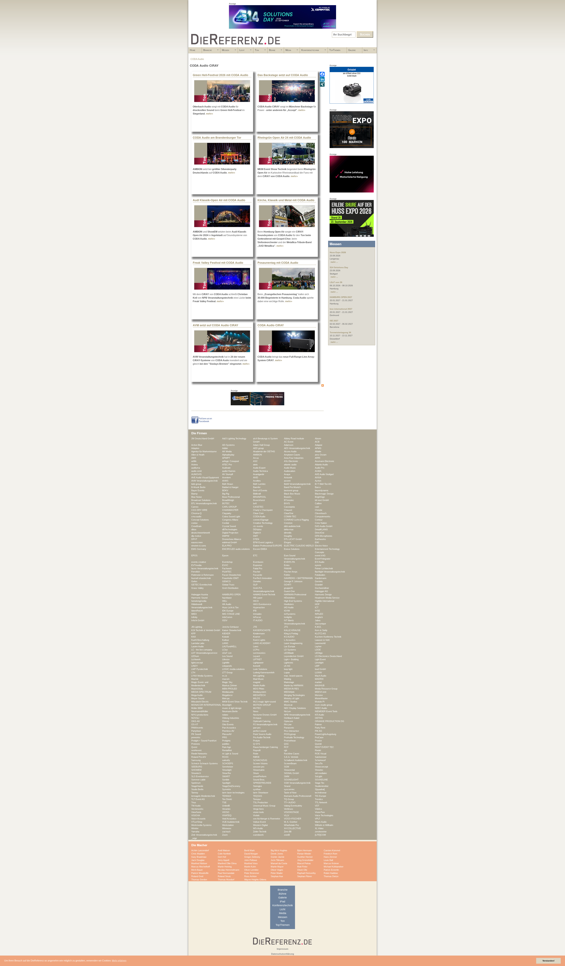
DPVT (194, 539)
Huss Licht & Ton (230, 607)
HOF (317, 604)
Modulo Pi (319, 702)
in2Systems (289, 614)
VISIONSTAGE (291, 812)
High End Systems (293, 601)
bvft (255, 503)
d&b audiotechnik (292, 526)
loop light (288, 669)
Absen (318, 438)
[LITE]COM (320, 835)
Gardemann (320, 578)
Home (192, 50)
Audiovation (289, 471)
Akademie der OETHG (264, 451)
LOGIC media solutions (233, 669)
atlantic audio (290, 464)
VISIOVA (195, 815)
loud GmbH (320, 669)
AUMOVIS (196, 474)
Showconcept (321, 767)
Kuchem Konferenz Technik (328, 637)
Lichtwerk (196, 659)
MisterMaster (321, 698)
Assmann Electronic (324, 461)
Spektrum (196, 783)
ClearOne (288, 513)
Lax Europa (289, 646)
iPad (282, 901)
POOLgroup (290, 734)
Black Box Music (292, 494)
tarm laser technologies (233, 792)
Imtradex (257, 614)
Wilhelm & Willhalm (324, 825)
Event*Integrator (322, 559)
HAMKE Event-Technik (264, 594)
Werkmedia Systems (201, 825)
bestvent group (291, 490)
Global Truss (228, 585)
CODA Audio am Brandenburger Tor (217, 137)
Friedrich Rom (330, 854)
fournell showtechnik (201, 578)
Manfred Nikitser (199, 863)
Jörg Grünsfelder (305, 860)
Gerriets (319, 581)
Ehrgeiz (287, 542)
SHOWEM (196, 770)
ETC (255, 555)
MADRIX (319, 679)
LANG (225, 643)
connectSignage (261, 520)
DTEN (256, 539)
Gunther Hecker (305, 857)
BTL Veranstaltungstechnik (204, 503)
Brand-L (288, 497)
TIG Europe (320, 796)
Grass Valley (197, 588)
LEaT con (226, 653)
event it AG (320, 555)
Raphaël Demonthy (306, 873)
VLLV (286, 815)
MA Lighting (258, 676)
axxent (287, 481)
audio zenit (196, 471)
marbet (318, 682)
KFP (193, 633)
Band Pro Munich (292, 487)
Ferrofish (195, 572)
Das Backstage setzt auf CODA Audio (282, 75)
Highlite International (324, 601)
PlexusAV (227, 734)
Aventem (226, 477)
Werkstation (228, 825)
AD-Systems (228, 445)
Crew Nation (321, 523)
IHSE (317, 611)
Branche (207, 51)
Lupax (287, 672)
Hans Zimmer (330, 857)
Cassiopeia (289, 507)
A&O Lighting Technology (234, 438)
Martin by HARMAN (293, 685)
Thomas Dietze (331, 876)
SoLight (318, 776)
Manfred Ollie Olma (227, 863)
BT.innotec (289, 500)
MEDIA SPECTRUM (201, 692)
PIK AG (318, 731)
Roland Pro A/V (198, 757)
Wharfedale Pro (291, 825)
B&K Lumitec (259, 484)
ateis (255, 464)
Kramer (256, 637)
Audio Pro (319, 468)
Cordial (225, 523)
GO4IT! (287, 585)
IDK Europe (227, 611)
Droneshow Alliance (231, 539)
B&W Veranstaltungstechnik (297, 484)
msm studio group (323, 705)
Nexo (255, 711)
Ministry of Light (291, 698)
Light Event (320, 659)
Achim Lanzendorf (200, 850)
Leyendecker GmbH (294, 656)
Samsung (196, 760)
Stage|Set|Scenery (231, 786)
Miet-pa (225, 698)
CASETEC (258, 507)
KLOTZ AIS (320, 633)
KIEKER (226, 633)
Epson (225, 555)
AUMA (318, 471)
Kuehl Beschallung (200, 640)
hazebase (227, 598)
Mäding (287, 679)
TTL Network (321, 802)
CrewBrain (196, 526)
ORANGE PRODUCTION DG (329, 721)
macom (226, 679)
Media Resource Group (326, 689)
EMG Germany (198, 549)
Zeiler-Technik (259, 831)
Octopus (257, 718)
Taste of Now (290, 792)
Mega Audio (197, 695)
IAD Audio (289, 607)
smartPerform (259, 776)
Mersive (319, 695)
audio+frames (228, 471)
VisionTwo (320, 812)
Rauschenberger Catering (265, 747)
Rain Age (226, 747)
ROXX (225, 757)
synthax (257, 789)
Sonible (225, 780)
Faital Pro (257, 568)
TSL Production (260, 802)
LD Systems (290, 650)
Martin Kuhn (250, 866)
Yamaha (195, 831)
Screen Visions (260, 763)
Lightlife (225, 663)
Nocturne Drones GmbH (265, 715)
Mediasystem (259, 692)
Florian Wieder (304, 854)
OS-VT (194, 724)
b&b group (196, 484)
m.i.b (224, 676)
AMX (193, 458)
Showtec (319, 770)
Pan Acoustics (229, 728)
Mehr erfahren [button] (119, 960)
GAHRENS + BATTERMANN (298, 578)
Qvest (194, 747)
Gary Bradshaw (198, 857)
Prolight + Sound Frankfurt (203, 741)
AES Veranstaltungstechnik (297, 448)
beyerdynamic (322, 490)
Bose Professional (231, 497)
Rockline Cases (291, 753)
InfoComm (227, 617)
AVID (255, 477)
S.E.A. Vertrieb (291, 757)
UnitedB (226, 806)
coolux (194, 523)
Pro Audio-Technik (261, 737)
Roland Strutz (224, 876)
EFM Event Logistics (263, 542)
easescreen (197, 542)
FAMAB (287, 568)
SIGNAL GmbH (291, 773)
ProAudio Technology (294, 737)
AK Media (227, 451)
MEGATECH (259, 695)
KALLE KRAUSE (292, 630)
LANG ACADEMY (262, 643)
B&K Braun (227, 484)
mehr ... (334, 262)
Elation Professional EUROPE (267, 546)
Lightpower (258, 663)
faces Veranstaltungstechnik (204, 568)
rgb (285, 750)
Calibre (318, 503)
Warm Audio (320, 822)
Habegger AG (321, 591)
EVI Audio (319, 562)
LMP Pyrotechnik (199, 669)
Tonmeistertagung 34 (340, 332)
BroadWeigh (228, 500)
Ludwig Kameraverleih (263, 672)
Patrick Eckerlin (331, 870)
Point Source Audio (262, 734)
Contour (319, 520)
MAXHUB (319, 685)
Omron (225, 721)
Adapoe (318, 445)
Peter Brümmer (251, 873)
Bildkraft (257, 494)
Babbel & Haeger (230, 487)
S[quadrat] (320, 789)
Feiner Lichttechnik (324, 568)
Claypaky (226, 513)
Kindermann (259, 633)
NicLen (287, 711)
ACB (317, 442)
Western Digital (260, 825)
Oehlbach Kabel (291, 718)
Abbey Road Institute (294, 438)
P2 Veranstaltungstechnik (265, 724)
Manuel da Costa (279, 863)
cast (317, 507)
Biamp (194, 494)
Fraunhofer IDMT (230, 578)
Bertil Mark (249, 850)
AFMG (318, 448)
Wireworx (226, 828)
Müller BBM (197, 708)
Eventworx (258, 562)
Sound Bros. (259, 780)
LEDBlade (289, 653)
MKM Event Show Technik (235, 702)
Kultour (225, 640)
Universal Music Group (264, 806)
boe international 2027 (341, 309)
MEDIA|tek (289, 692)
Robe (255, 753)
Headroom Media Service (327, 598)
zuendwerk (258, 835)
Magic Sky (227, 682)
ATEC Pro (227, 464)
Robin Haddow (331, 873)
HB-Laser (257, 598)
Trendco (319, 799)
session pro (258, 767)
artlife (193, 461)
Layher (318, 646)
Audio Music (290, 468)
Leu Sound (227, 656)
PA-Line (287, 724)
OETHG (319, 718)
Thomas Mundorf (226, 879)
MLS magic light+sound (264, 702)
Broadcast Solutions (201, 500)
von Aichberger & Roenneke (266, 819)
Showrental (289, 770)
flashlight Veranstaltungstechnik (330, 572)
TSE (224, 802)
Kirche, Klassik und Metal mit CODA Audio (285, 200)
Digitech (257, 533)
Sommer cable (198, 780)
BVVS (287, 503)
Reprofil (256, 750)
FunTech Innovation (262, 578)
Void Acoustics (229, 819)
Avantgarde (258, 474)
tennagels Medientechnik (203, 796)
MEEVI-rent (320, 692)
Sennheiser (227, 767)
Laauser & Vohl (322, 640)
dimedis (287, 533)
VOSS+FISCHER (292, 819)
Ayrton (318, 481)
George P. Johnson (293, 581)
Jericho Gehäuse (230, 627)
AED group (258, 448)
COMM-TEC (290, 516)
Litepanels (227, 666)
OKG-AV (195, 721)
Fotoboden (320, 575)
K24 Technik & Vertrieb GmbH (205, 630)
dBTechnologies (229, 529)
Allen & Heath (197, 455)
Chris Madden (198, 854)
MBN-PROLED (229, 689)
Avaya (287, 474)
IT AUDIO (257, 620)
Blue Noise (196, 497)
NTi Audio (319, 715)
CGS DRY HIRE (199, 510)
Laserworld (320, 643)
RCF (286, 747)
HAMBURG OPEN (231, 594)
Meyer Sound (197, 698)
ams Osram (320, 455)
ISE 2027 (334, 320)
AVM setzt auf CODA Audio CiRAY (215, 325)
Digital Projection (230, 533)
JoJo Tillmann (277, 860)
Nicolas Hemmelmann (228, 870)
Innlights (288, 617)
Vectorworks (197, 809)
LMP (317, 666)
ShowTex (226, 773)
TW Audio (196, 806)
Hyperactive (259, 607)
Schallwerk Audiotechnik (295, 760)
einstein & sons (198, 546)
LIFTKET (257, 659)
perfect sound (259, 731)
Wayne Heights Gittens (255, 879)
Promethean (290, 741)
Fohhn (287, 575)
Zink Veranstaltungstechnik (204, 835)
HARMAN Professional (295, 594)
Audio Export (259, 468)
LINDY (194, 666)
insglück (319, 617)
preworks (195, 737)
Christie (318, 510)
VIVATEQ (226, 815)
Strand (287, 786)
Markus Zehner (229, 685)
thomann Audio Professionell (297, 796)
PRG (224, 737)
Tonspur (257, 799)
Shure (256, 773)
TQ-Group (289, 799)
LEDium (195, 656)
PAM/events (197, 728)
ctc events (258, 526)
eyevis (318, 565)
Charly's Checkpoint (262, 510)
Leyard (256, 656)
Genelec (257, 581)
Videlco (318, 809)
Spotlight (226, 783)
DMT (255, 536)
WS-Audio (258, 828)
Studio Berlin (197, 789)
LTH (193, 672)
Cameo (194, 507)
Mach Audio (320, 676)
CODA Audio (197, 59)
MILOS (256, 698)
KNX (193, 637)
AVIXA (318, 477)
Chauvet (288, 510)
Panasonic (289, 728)
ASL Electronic (291, 461)
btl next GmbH (322, 500)
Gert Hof (222, 857)
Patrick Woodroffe (199, 873)
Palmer (318, 724)
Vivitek (256, 815)
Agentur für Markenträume (204, 451)
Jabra (317, 620)
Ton (256, 51)
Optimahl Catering (261, 721)
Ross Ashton (250, 876)
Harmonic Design (323, 594)
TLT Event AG (198, 799)
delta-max (289, 529)
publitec (226, 744)
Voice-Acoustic (198, 819)
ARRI (317, 458)
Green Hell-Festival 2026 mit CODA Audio (220, 75)
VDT (317, 806)
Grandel (319, 585)
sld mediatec (321, 773)
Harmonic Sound (199, 598)
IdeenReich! (197, 611)
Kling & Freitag (291, 633)
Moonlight (226, 705)
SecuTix (319, 763)
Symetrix (226, 789)
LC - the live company (201, 650)
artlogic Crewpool (230, 461)
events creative (198, 562)
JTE (255, 627)
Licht (241, 51)
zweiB (287, 835)
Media (287, 51)
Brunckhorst (259, 500)
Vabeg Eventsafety (293, 806)
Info (365, 51)
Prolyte (256, 741)
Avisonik (288, 477)
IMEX (194, 614)
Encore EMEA (260, 549)
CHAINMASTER (230, 510)
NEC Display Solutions (295, 708)
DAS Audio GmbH (323, 526)
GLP (255, 585)
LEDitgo (319, 653)
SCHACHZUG (260, 760)
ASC (255, 461)
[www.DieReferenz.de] (235, 46)
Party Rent (320, 728)
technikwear (320, 792)
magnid (256, 682)
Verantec (226, 809)
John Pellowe (250, 860)
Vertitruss (288, 809)
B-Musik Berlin (198, 487)
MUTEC (257, 708)
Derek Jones (277, 854)
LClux (225, 650)
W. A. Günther (290, 822)
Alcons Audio (290, 451)
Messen (224, 51)
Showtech (196, 773)
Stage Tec (319, 783)
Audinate (226, 468)
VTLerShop (196, 822)
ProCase (319, 737)
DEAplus (257, 529)
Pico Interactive (291, 731)
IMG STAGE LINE (231, 614)
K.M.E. (318, 627)
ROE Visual (320, 753)
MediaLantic (228, 692)
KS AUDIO (289, 637)
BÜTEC (226, 503)
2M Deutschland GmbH (202, 438)
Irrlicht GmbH (197, 620)
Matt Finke (302, 866)
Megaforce (227, 695)
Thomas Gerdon (199, 879)
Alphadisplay (228, 455)
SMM (286, 776)
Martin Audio (259, 685)
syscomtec (289, 789)
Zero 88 (287, 831)
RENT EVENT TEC (324, 747)
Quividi (318, 744)
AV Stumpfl (227, 474)
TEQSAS (257, 796)
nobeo (225, 715)
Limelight (319, 663)
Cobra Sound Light (231, 516)
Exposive (257, 565)
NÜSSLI (195, 718)
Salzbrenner (320, 757)
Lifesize (226, 659)
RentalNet (227, 750)
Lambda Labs (197, 643)
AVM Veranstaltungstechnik (204, 481)
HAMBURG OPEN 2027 (341, 297)
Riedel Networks (199, 753)
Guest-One (289, 591)
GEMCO (226, 581)
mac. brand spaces (293, 676)
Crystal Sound (229, 526)
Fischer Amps (290, 572)
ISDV (224, 620)
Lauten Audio (197, 646)
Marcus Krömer (331, 863)
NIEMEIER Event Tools (326, 711)
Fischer (256, 572)
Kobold (225, 637)
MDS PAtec (258, 689)
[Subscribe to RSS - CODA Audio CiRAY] (257, 386)
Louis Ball (328, 860)
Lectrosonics (259, 653)
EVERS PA (289, 562)
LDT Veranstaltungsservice (204, 653)
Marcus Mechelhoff (200, 866)
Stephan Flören (304, 876)
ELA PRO (227, 546)
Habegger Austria (199, 594)
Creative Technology (263, 523)
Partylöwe (196, 731)
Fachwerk (227, 568)
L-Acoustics (289, 640)
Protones (195, 744)
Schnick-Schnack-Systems (204, 763)
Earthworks (320, 539)
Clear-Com (258, 513)
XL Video (319, 828)
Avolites (257, 481)
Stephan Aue (277, 876)
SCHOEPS (227, 763)
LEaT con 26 (336, 282)
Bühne (271, 51)
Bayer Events (197, 490)
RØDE (256, 757)
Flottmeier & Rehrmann (202, 575)
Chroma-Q (196, 513)
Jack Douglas (198, 860)
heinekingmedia (198, 601)
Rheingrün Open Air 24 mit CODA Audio (284, 137)
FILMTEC (227, 572)
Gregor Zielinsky (252, 857)
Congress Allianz (230, 520)
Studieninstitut (321, 786)
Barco (318, 487)
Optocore (288, 721)
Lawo (255, 646)
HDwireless (289, 598)
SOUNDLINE (321, 780)
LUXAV (318, 672)
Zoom (225, 835)
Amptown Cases (292, 455)
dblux (193, 529)
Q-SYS (256, 744)
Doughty (288, 536)
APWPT (226, 458)
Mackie (194, 679)
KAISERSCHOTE (261, 630)
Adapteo (195, 448)
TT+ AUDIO (289, 802)
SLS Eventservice (200, 776)
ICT (316, 607)
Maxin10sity (197, 689)
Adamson (288, 445)
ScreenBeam (290, 763)
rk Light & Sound (230, 753)
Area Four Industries (294, 458)
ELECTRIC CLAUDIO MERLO (299, 546)
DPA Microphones (323, 536)
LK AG (287, 666)
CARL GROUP (229, 507)
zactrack (226, 831)
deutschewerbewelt (200, 533)
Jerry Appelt (223, 860)
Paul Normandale (226, 873)
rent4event (196, 750)
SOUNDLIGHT (291, 780)
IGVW (287, 611)
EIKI (317, 542)
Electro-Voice (321, 546)
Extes (287, 565)
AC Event (288, 442)
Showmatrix (259, 770)
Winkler (194, 828)
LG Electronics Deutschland (328, 656)
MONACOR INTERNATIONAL (206, 705)
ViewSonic (196, 812)
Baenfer (257, 487)
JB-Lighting (196, 627)
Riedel (318, 750)
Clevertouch (320, 513)
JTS (286, 627)
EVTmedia (196, 565)
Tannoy (194, 792)
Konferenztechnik (309, 51)
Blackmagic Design (324, 494)
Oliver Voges (277, 870)
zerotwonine (320, 831)
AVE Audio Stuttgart (324, 474)
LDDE (318, 650)
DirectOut (319, 533)
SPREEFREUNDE (262, 783)
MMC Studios (290, 702)
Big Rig (225, 494)
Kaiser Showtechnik (231, 630)
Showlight (226, 770)
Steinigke (257, 786)
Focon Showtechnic (231, 575)
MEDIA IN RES (291, 689)
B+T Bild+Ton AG (323, 484)
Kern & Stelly (321, 630)
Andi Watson (224, 850)
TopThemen (334, 50)
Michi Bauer (197, 870)
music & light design (231, 708)
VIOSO (225, 812)
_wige (194, 838)
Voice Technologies (324, 815)
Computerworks (322, 516)
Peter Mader (277, 873)
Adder (225, 448)
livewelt (256, 666)
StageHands (197, 786)
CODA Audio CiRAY (270, 325)
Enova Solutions (292, 549)
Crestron (288, 523)
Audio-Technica (260, 471)
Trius (193, 802)
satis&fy (226, 760)
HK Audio (226, 604)
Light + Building (291, 659)
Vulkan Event (259, 822)
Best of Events (260, 490)
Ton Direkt (227, 799)
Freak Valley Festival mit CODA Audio (218, 262)
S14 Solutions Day (339, 267)
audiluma (195, 468)
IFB (254, 611)
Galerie (352, 50)
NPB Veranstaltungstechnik (297, 715)
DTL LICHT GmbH (293, 539)
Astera (194, 464)
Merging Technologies (294, 695)
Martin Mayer (277, 866)
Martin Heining (225, 866)
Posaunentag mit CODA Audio (277, 262)
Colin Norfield (224, 854)
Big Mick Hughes (279, 850)
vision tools (258, 812)
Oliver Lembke (251, 870)
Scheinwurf (320, 760)
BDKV (225, 490)
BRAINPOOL (259, 497)
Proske (318, 741)
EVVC (225, 565)
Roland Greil (197, 876)
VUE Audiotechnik (231, 822)
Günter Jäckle (277, 857)
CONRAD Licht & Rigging (296, 520)
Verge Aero (258, 809)
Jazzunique (320, 624)
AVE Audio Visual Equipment (205, 477)
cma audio (196, 516)
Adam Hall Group (261, 445)
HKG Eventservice (262, 604)
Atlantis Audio (321, 464)
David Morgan (251, 854)
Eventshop (227, 562)
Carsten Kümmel (332, 850)
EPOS (194, 555)
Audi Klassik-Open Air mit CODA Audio (219, 200)
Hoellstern (289, 604)
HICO (256, 601)
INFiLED (319, 614)
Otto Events (228, 724)
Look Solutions (260, 669)
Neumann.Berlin (230, 711)
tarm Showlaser (260, 792)
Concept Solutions (200, 520)
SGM (286, 767)
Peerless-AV (228, 731)
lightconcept (197, 663)
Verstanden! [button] (548, 961)
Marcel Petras (304, 863)
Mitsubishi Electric (200, 702)
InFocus (257, 617)
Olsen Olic (302, 870)
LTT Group (227, 672)
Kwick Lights (259, 640)
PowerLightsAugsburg (325, 734)
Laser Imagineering (293, 643)
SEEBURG (196, 767)
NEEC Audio (321, 708)
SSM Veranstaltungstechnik (297, 783)
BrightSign (320, 497)
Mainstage (289, 682)
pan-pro (256, 728)
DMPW (225, 536)
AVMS (225, 481)
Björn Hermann (304, 850)
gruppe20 (288, 588)
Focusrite (257, 575)
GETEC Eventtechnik (201, 585)
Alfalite (318, 451)
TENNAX (226, 796)
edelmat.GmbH (229, 542)
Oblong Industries (230, 718)
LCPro (256, 650)
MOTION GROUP (262, 705)
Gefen (194, 581)
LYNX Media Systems (202, 676)
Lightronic (288, 663)
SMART (226, 776)
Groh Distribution (230, 588)
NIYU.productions (199, 715)
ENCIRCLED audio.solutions (236, 549)
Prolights (226, 741)
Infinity (194, 617)
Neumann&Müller (199, 711)
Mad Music (258, 679)
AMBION (257, 455)
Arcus (256, 458)
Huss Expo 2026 (338, 252)
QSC (286, 744)
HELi (224, 601)
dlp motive (196, 536)
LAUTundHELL (229, 646)
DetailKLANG (321, 529)
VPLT (317, 819)
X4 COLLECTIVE (292, 828)
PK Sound (196, 734)
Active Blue (196, 445)
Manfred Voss (251, 863)
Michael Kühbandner (333, 866)
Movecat (288, 705)
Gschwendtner (322, 588)
